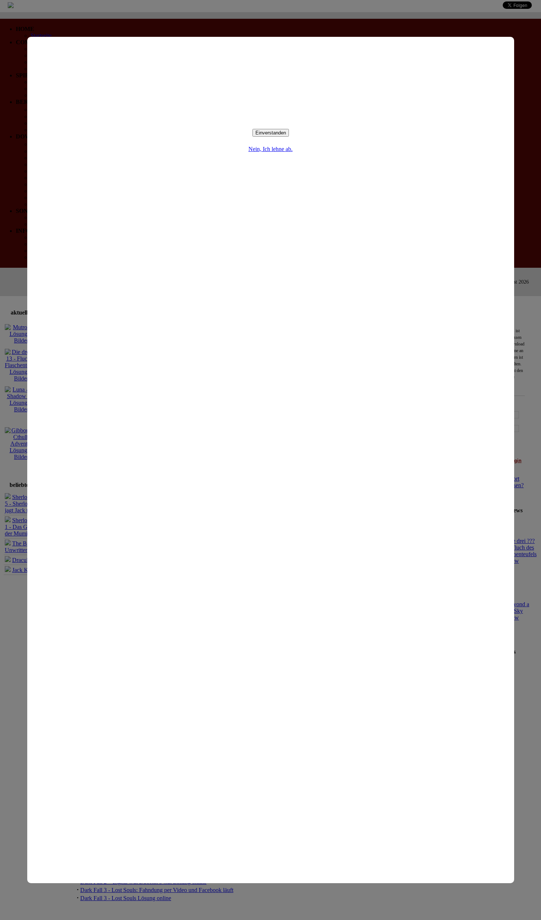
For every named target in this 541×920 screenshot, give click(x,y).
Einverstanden (270, 133)
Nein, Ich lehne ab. (270, 149)
